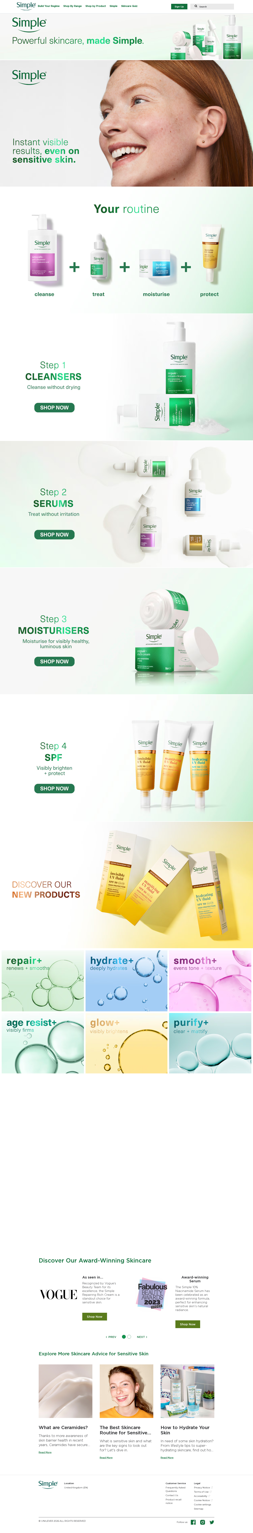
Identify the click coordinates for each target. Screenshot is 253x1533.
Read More (45, 1452)
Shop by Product (96, 6)
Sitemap (198, 1508)
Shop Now (97, 1316)
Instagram (204, 1522)
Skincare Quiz (129, 6)
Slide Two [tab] (129, 1337)
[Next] (146, 1337)
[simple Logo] (48, 1488)
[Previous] (106, 1337)
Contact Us (172, 1495)
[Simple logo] (27, 9)
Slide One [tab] (124, 1337)
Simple (113, 6)
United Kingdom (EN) (76, 1487)
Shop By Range (72, 6)
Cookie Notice (202, 1500)
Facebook (195, 1522)
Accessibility (200, 1496)
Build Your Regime (49, 6)
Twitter (211, 1522)
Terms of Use (201, 1491)
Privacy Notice (202, 1487)
